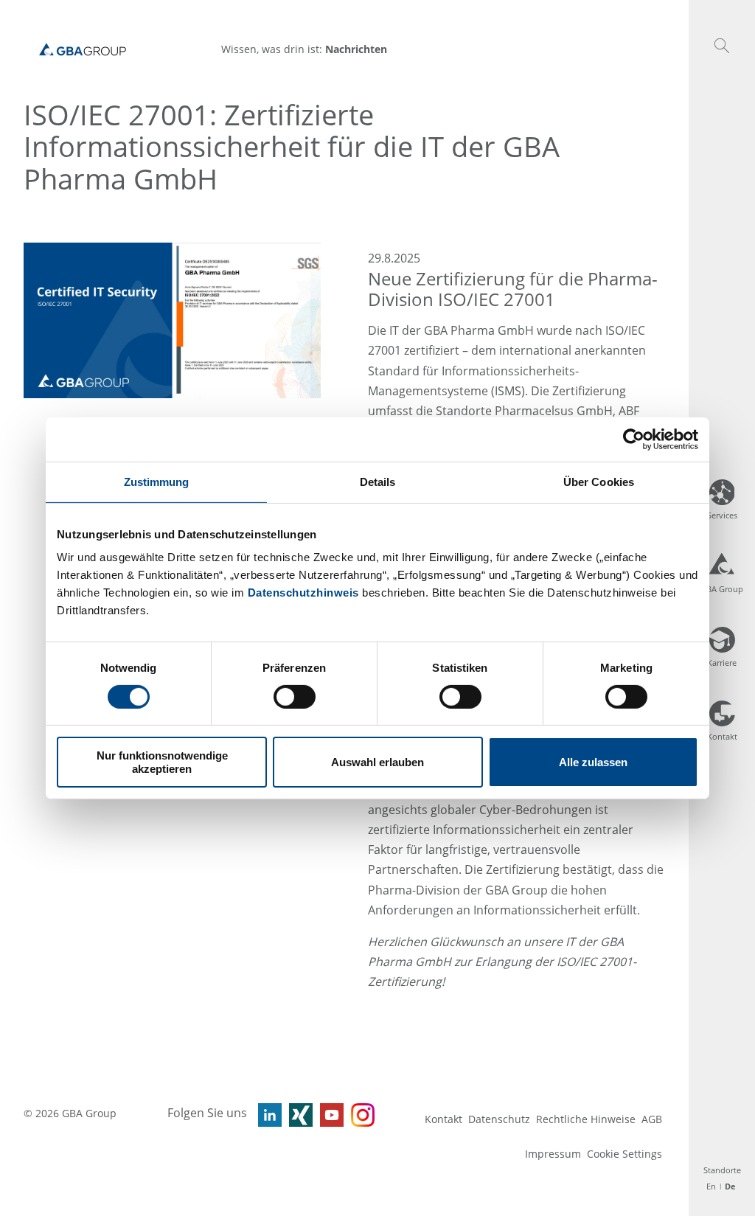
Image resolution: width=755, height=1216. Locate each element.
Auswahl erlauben (377, 762)
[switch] (295, 697)
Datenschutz (499, 1119)
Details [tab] (378, 481)
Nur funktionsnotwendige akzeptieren (162, 761)
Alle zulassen (593, 762)
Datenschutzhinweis (303, 592)
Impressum (553, 1154)
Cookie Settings (624, 1154)
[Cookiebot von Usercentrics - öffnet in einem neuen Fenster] (633, 439)
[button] (721, 45)
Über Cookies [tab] (598, 481)
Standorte (722, 1169)
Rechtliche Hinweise (586, 1119)
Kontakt (443, 1119)
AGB (651, 1119)
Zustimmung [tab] (156, 481)
